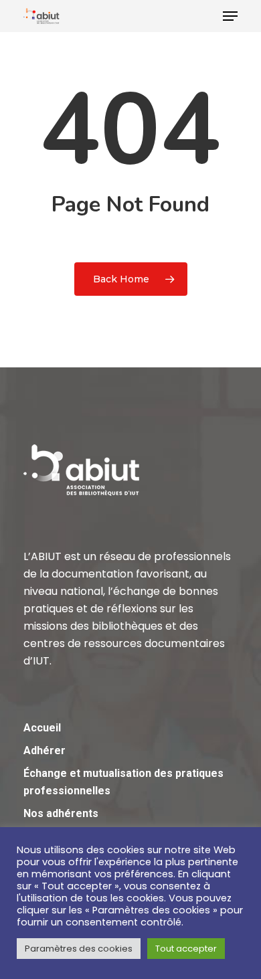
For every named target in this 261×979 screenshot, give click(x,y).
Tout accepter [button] (186, 948)
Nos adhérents (60, 813)
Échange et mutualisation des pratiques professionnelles (123, 782)
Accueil (42, 727)
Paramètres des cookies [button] (79, 948)
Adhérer (44, 750)
